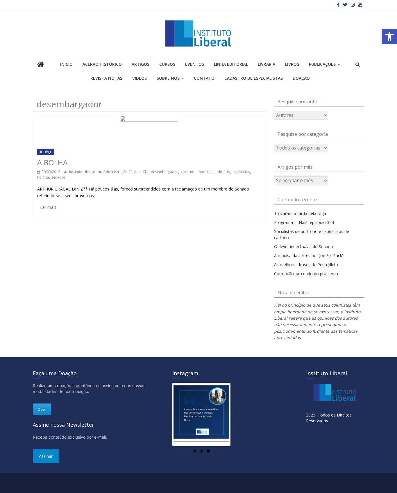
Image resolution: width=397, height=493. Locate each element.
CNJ (146, 171)
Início (66, 64)
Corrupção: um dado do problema (306, 273)
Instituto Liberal (82, 171)
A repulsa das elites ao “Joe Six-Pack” (309, 255)
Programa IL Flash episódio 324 (304, 222)
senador (58, 177)
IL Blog (45, 151)
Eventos (194, 64)
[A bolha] (149, 118)
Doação (301, 78)
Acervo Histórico (102, 64)
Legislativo (241, 171)
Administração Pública (121, 171)
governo (187, 171)
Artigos (140, 64)
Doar (42, 409)
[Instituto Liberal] (41, 65)
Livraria (266, 64)
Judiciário (222, 171)
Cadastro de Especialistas (253, 78)
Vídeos (139, 78)
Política (43, 177)
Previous (165, 414)
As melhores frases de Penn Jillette (306, 264)
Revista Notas (106, 78)
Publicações (322, 64)
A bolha (52, 162)
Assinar (46, 456)
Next (238, 414)
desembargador (164, 171)
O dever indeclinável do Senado (303, 246)
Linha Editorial (231, 64)
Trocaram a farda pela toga (300, 213)
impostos (204, 171)
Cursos (167, 64)
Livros (292, 64)
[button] (389, 36)
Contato (204, 78)
